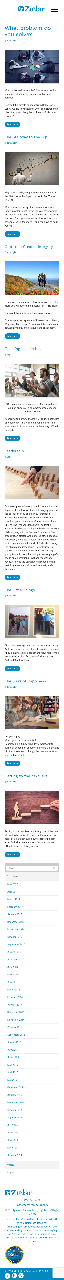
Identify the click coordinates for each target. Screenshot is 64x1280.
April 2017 (12, 891)
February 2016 (15, 997)
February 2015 (15, 1087)
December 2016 (15, 921)
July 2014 (12, 1125)
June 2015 (13, 1057)
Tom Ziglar (12, 41)
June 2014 (13, 1132)
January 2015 (14, 1095)
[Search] (54, 868)
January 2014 (14, 1155)
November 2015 (15, 1019)
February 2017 (15, 906)
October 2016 (14, 937)
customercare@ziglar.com (32, 1204)
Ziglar (9, 354)
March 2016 (13, 989)
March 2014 (13, 1147)
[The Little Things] (32, 621)
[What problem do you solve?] (32, 66)
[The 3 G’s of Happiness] (32, 712)
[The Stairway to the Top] (32, 168)
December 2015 (15, 1012)
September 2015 (16, 1034)
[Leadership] (32, 482)
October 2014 (14, 1110)
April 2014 (12, 1140)
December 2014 (15, 1102)
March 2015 (13, 1079)
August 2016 (14, 952)
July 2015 (12, 1049)
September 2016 (16, 944)
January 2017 (14, 914)
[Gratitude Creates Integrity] (32, 277)
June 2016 (13, 967)
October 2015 (14, 1027)
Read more (12, 124)
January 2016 (14, 1004)
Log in (10, 1172)
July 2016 (12, 959)
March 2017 (13, 899)
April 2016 (12, 982)
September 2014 (16, 1117)
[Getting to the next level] (32, 807)
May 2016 (12, 974)
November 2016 (15, 929)
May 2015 (12, 1064)
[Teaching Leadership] (32, 380)
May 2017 (12, 884)
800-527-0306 (32, 1199)
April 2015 (12, 1072)
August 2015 (14, 1042)
